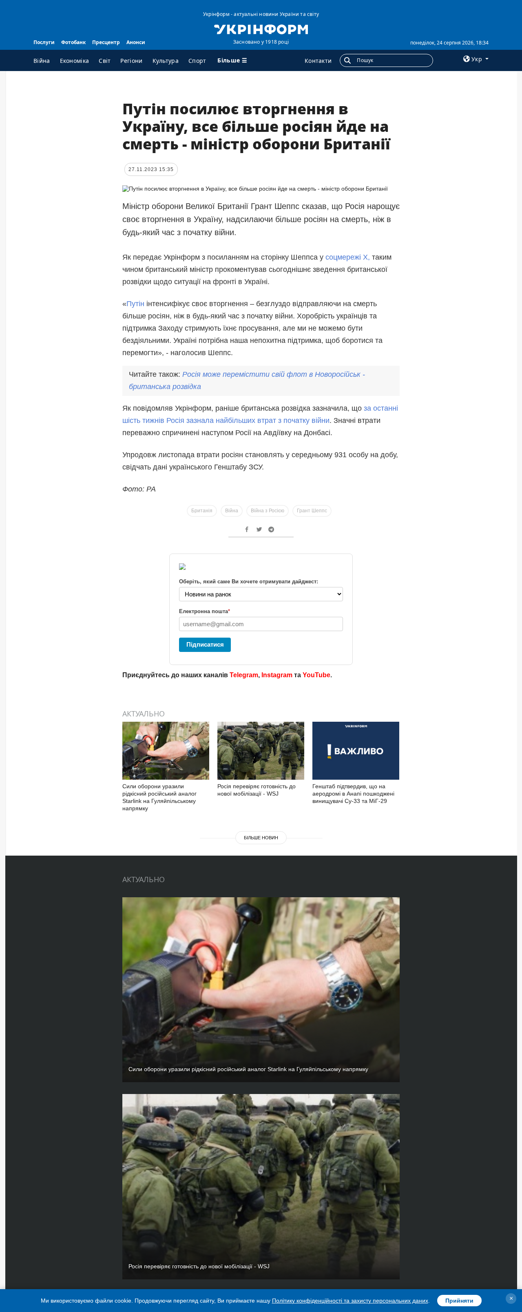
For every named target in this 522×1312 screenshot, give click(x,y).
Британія (201, 511)
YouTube (316, 675)
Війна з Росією (267, 511)
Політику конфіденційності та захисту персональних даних (350, 1300)
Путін (135, 304)
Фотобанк (73, 42)
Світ (105, 60)
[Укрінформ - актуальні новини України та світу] (260, 28)
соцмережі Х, (347, 257)
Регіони (131, 60)
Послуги (44, 42)
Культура (166, 60)
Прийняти (459, 1300)
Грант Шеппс (312, 511)
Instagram (276, 675)
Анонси (135, 42)
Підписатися (205, 644)
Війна (41, 60)
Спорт (197, 60)
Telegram (244, 675)
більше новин (261, 837)
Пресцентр (106, 42)
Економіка (74, 60)
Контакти (318, 60)
